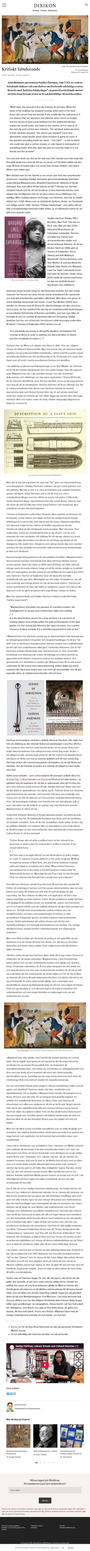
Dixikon (45, 6)
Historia (19, 75)
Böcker (4, 75)
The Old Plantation (23, 1050)
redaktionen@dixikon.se (67, 1528)
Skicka (45, 1500)
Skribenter (52, 10)
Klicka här (16, 1327)
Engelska (11, 75)
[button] (36, 1462)
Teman (43, 10)
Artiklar (36, 10)
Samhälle (26, 75)
